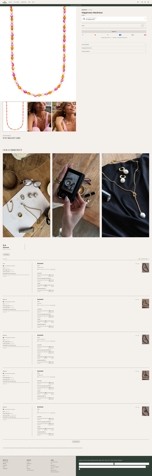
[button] (87, 9)
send (147, 466)
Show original (52, 269)
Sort (140, 258)
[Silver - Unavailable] (145, 26)
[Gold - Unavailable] (142, 26)
